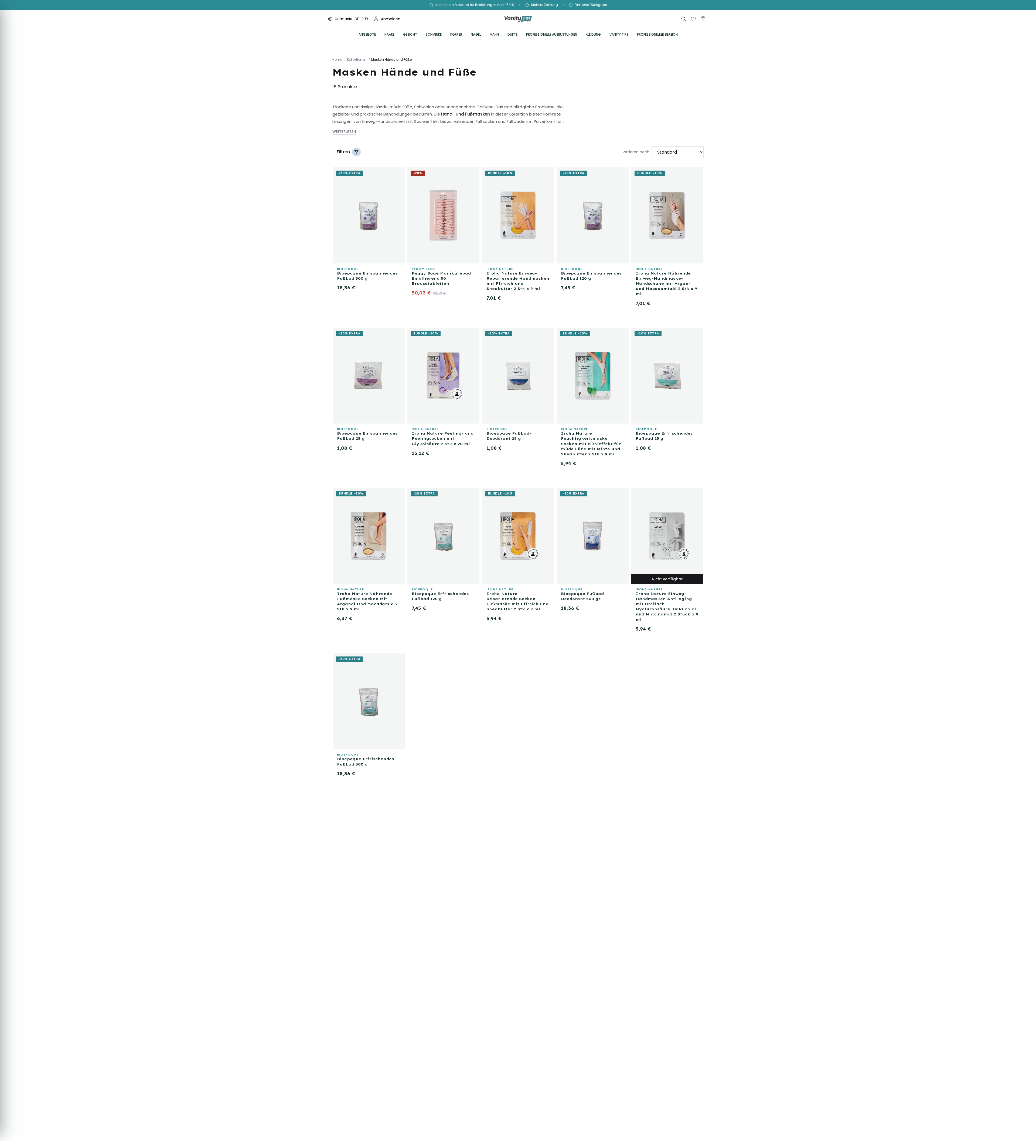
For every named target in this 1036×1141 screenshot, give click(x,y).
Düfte (512, 34)
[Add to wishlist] (398, 173)
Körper (456, 34)
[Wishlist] (693, 19)
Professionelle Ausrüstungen (551, 34)
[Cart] (703, 19)
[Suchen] (684, 19)
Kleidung (593, 34)
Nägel (476, 34)
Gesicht (410, 34)
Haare (389, 34)
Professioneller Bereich (657, 34)
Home (337, 59)
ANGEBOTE (367, 34)
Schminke (434, 34)
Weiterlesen (344, 131)
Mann (494, 34)
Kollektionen (356, 59)
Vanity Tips (618, 34)
